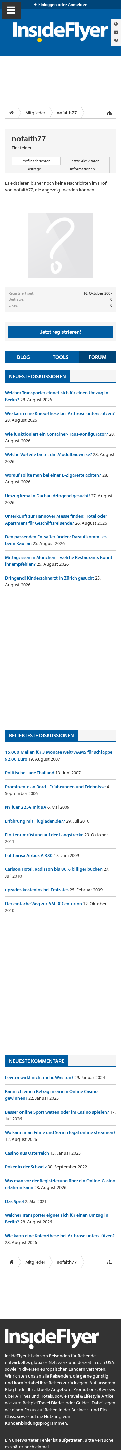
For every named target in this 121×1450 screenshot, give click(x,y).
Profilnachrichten (36, 161)
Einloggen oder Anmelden (62, 4)
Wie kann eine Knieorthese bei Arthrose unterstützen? (60, 413)
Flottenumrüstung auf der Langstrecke (44, 835)
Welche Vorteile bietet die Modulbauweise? (49, 454)
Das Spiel (15, 1201)
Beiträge (34, 168)
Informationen (82, 168)
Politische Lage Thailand (30, 773)
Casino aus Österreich (27, 1153)
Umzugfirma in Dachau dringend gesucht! (48, 496)
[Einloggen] (116, 40)
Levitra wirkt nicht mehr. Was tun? (39, 1077)
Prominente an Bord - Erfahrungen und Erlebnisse (56, 786)
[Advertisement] (60, 658)
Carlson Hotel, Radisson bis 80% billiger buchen (54, 869)
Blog (23, 357)
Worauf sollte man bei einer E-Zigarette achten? (53, 475)
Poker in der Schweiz (26, 1167)
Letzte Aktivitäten (85, 161)
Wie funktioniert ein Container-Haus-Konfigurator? (57, 434)
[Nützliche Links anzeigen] (109, 112)
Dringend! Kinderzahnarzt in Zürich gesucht (50, 578)
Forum (97, 357)
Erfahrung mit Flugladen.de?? (35, 821)
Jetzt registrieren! (60, 331)
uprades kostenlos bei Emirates (37, 890)
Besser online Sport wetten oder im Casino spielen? (57, 1112)
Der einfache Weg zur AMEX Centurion (44, 903)
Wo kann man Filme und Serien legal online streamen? (60, 1132)
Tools (60, 357)
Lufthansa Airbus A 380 (29, 855)
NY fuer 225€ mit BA (26, 807)
